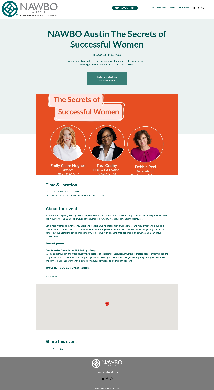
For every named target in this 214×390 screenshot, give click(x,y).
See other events (107, 80)
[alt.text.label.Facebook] (198, 7)
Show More (51, 276)
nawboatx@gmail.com (107, 372)
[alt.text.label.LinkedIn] (193, 7)
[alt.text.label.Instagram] (202, 7)
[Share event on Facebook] (47, 349)
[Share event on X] (54, 349)
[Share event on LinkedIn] (61, 349)
